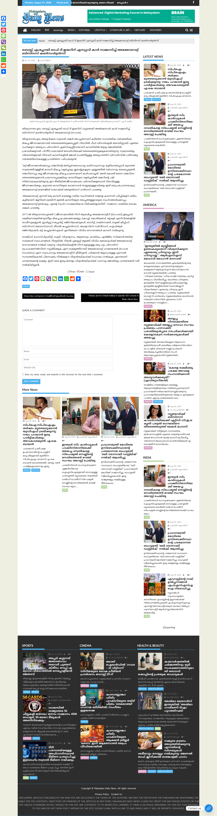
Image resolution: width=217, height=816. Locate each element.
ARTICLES (142, 689)
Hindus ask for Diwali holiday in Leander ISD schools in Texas (114, 298)
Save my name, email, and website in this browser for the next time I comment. (64, 374)
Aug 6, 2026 (113, 691)
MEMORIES (155, 30)
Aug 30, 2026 (30, 421)
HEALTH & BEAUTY (156, 689)
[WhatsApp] (3, 60)
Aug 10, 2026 (114, 654)
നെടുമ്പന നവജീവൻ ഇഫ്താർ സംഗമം (54, 296)
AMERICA (148, 306)
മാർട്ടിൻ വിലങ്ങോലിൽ (60, 700)
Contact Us (116, 794)
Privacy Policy (102, 794)
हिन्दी (47, 30)
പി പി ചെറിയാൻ (176, 410)
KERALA (26, 286)
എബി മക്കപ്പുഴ (173, 737)
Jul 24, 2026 (171, 694)
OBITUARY (139, 30)
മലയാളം (58, 30)
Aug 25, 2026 (56, 697)
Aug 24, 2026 (56, 743)
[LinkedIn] (3, 54)
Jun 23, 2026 (171, 734)
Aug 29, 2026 (175, 575)
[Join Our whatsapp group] (209, 808)
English (35, 30)
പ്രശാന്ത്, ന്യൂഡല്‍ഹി (88, 437)
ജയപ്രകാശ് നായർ (177, 315)
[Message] (3, 36)
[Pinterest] (3, 30)
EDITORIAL (84, 30)
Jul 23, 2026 (113, 727)
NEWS (71, 30)
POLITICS (35, 470)
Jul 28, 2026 (171, 654)
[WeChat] (3, 48)
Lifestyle (100, 30)
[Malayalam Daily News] (25, 30)
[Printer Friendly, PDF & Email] (81, 272)
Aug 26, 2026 (56, 654)
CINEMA (94, 686)
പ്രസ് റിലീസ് (45, 61)
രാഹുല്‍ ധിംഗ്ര (172, 658)
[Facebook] (3, 18)
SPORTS (35, 692)
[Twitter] (3, 24)
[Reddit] (3, 65)
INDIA (65, 490)
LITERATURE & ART (120, 30)
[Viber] (3, 42)
